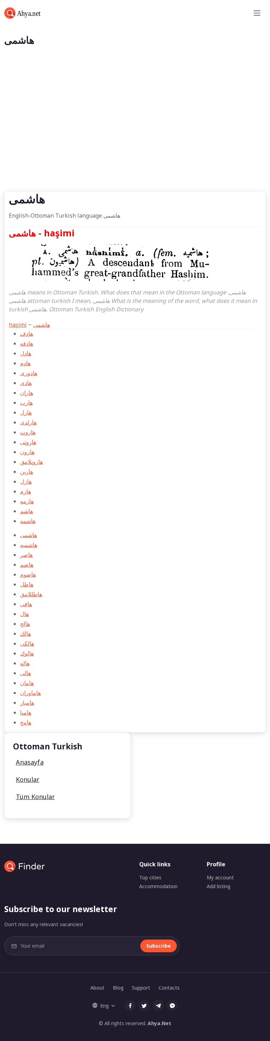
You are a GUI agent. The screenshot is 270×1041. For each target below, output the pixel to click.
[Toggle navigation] (257, 13)
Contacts (169, 987)
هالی (25, 673)
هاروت (28, 432)
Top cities (150, 877)
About (97, 987)
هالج (25, 624)
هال (24, 614)
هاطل (26, 584)
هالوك (27, 653)
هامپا (25, 712)
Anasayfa (30, 762)
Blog (118, 987)
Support (141, 987)
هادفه (26, 343)
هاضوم (28, 574)
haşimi (18, 325)
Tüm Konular (35, 796)
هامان (27, 683)
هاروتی (28, 442)
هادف (26, 333)
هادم (25, 363)
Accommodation (158, 886)
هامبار (27, 702)
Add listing (218, 886)
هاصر (26, 555)
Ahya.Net (159, 1023)
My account (220, 877)
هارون (27, 452)
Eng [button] (104, 1005)
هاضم (26, 564)
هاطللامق (31, 594)
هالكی (27, 643)
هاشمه (28, 521)
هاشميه (28, 545)
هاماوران (30, 693)
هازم (25, 491)
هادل (25, 353)
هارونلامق (31, 462)
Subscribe (158, 945)
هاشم (26, 511)
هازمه (27, 501)
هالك (25, 633)
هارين (26, 471)
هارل (26, 412)
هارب (26, 402)
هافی (26, 604)
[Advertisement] (135, 138)
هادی (26, 383)
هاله (25, 663)
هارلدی (28, 422)
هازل (26, 481)
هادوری (28, 373)
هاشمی (41, 325)
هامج (25, 722)
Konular (27, 779)
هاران (26, 393)
